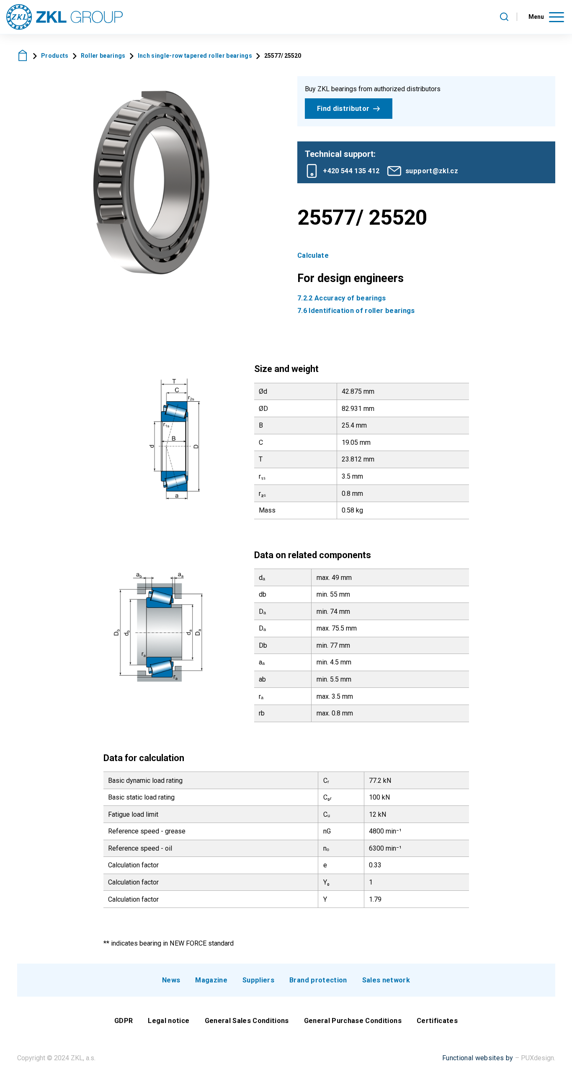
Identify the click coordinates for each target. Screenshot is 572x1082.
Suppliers (258, 980)
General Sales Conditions (247, 1021)
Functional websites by (477, 1058)
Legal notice (168, 1021)
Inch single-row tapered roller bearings (195, 55)
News (171, 980)
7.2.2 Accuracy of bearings (341, 298)
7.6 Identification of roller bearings (356, 311)
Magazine (211, 980)
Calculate (313, 255)
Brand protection (318, 980)
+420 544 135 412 (351, 171)
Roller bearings (103, 55)
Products (55, 55)
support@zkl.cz (431, 171)
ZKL (23, 55)
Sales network (386, 980)
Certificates (437, 1021)
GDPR (123, 1021)
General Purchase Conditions (353, 1021)
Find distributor (343, 109)
